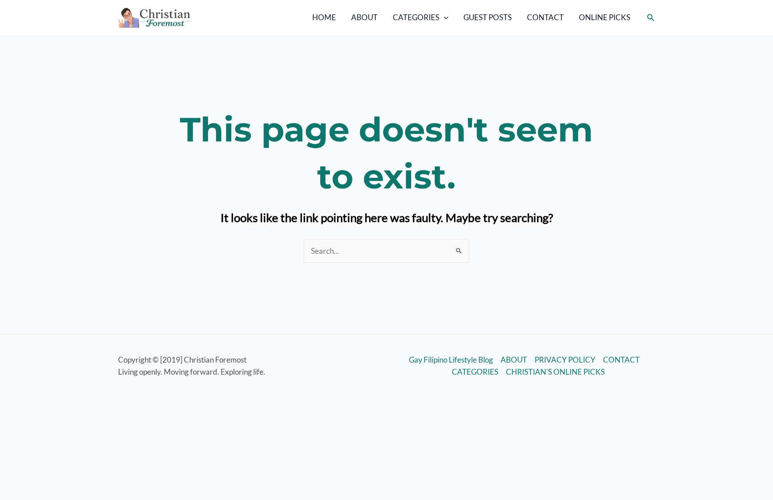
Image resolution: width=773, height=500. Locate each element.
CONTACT (545, 17)
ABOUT (364, 17)
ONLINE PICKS (604, 17)
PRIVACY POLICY (565, 359)
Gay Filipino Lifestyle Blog (451, 359)
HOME (324, 17)
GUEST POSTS (487, 17)
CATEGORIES (416, 17)
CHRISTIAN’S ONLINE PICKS (555, 371)
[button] (443, 17)
